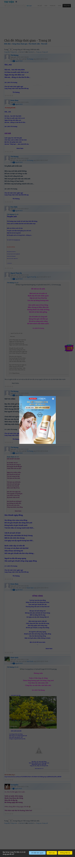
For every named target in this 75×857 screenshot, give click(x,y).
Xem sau (52, 853)
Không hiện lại (65, 853)
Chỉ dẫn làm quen (37, 853)
